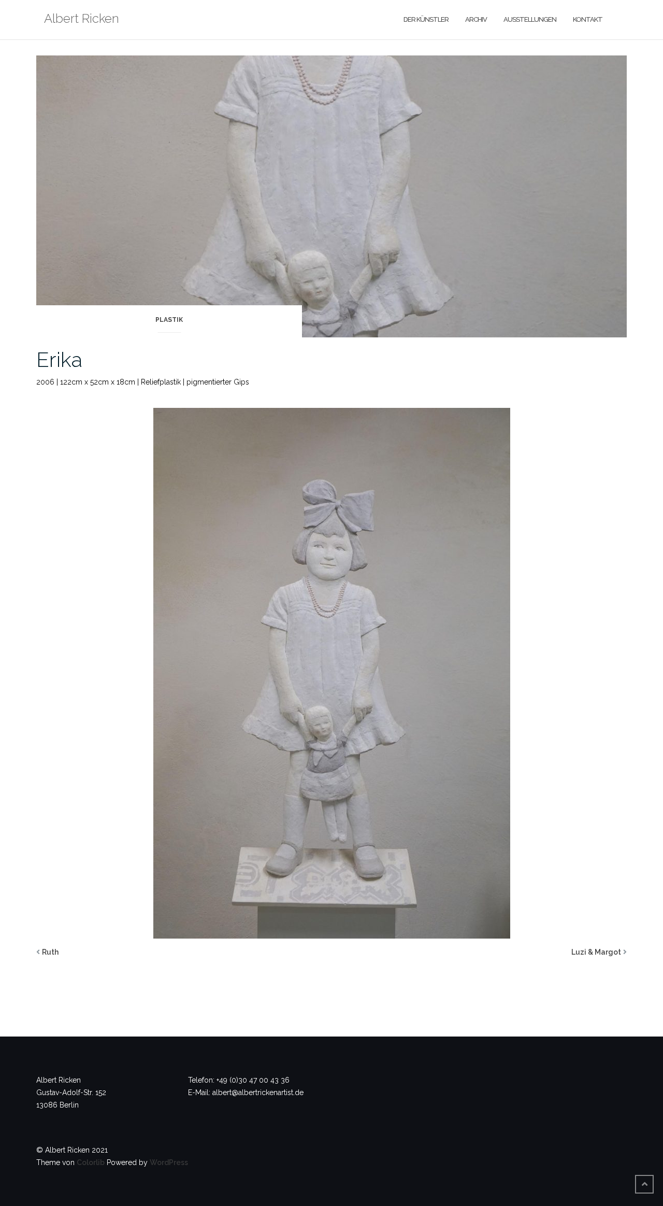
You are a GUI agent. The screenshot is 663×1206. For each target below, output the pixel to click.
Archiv (476, 19)
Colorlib (91, 1162)
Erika (59, 359)
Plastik (169, 319)
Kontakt (587, 19)
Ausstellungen (529, 19)
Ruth (50, 952)
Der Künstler (426, 19)
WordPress (169, 1162)
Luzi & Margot (596, 952)
